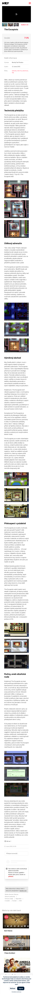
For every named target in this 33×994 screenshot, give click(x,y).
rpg (13, 72)
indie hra (19, 70)
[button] (16, 14)
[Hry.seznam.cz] (5, 3)
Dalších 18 (24, 25)
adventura (25, 70)
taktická (14, 70)
